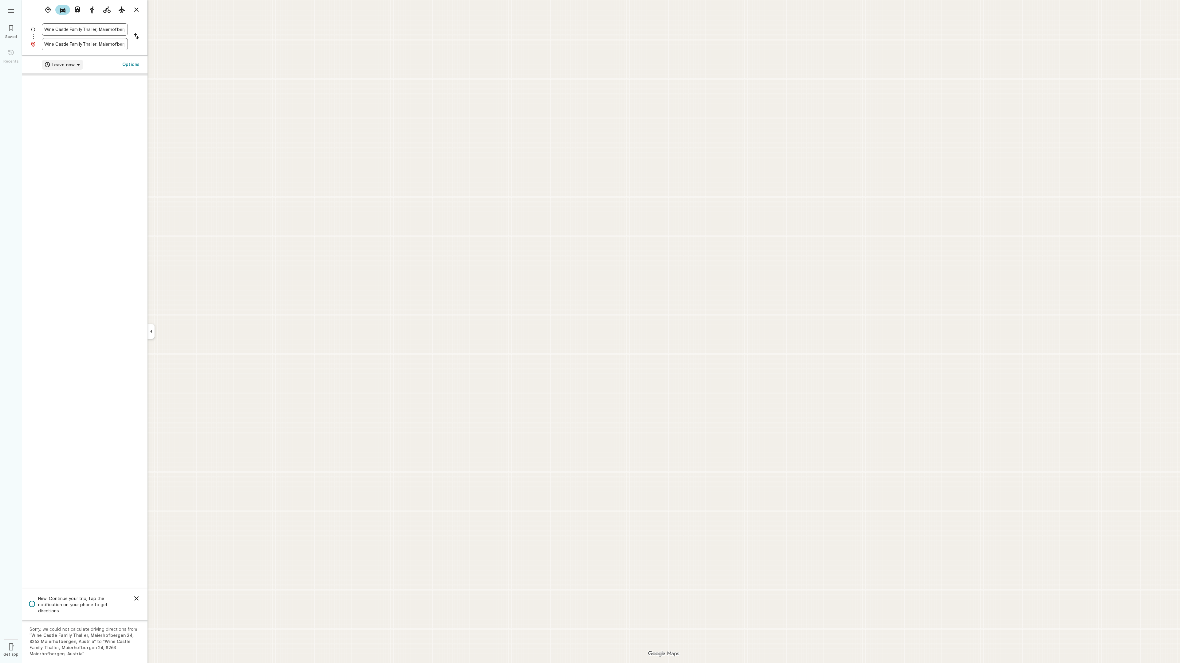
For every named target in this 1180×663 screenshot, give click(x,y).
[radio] (48, 10)
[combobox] (84, 29)
